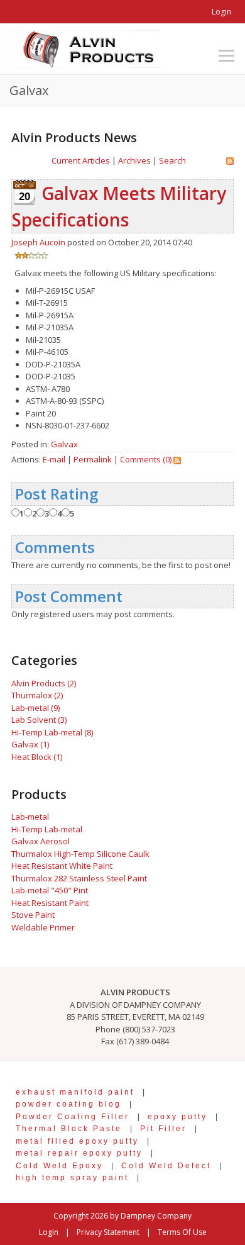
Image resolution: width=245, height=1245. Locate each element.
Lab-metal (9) (35, 707)
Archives (134, 160)
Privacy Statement (108, 1232)
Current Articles (81, 160)
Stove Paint (33, 914)
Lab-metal (30, 816)
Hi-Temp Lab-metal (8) (52, 732)
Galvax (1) (30, 744)
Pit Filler (163, 1128)
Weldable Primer (43, 927)
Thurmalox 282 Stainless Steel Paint (79, 878)
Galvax (64, 444)
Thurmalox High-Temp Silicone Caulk (80, 853)
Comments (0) (146, 459)
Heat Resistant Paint (50, 902)
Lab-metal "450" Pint (49, 890)
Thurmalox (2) (37, 695)
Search (172, 160)
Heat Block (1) (36, 756)
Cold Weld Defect (166, 1165)
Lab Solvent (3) (39, 719)
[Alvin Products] (84, 47)
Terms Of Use (182, 1232)
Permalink (93, 459)
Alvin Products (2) (43, 683)
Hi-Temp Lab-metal (46, 829)
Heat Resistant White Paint (61, 865)
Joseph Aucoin (38, 242)
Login (221, 11)
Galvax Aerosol (40, 841)
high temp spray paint (72, 1177)
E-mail (54, 459)
